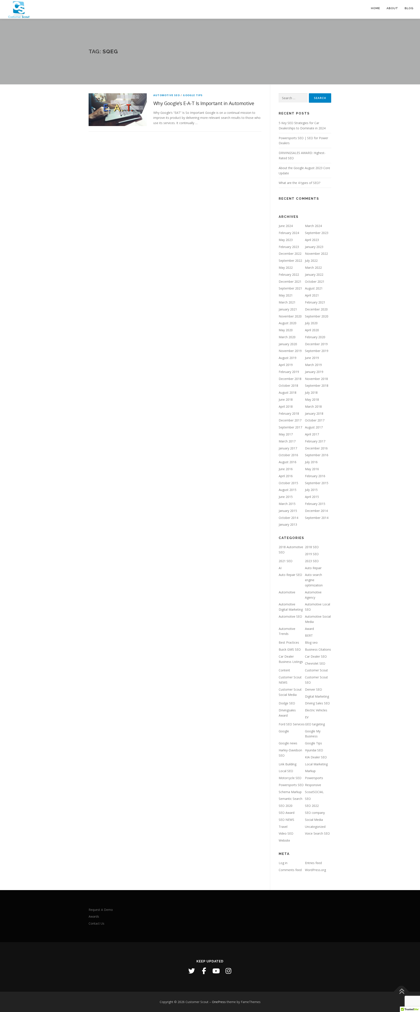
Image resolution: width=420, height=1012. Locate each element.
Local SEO (286, 771)
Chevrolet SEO (315, 663)
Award (309, 629)
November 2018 (316, 379)
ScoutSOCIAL (314, 792)
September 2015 (316, 483)
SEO (308, 799)
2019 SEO (312, 554)
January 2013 (288, 524)
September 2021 (290, 288)
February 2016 (315, 476)
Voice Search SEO (317, 833)
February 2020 (315, 337)
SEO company (315, 813)
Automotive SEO (166, 95)
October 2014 (288, 518)
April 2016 (286, 476)
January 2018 (314, 413)
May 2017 (286, 434)
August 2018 (287, 392)
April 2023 (312, 240)
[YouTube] (216, 971)
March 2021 (287, 302)
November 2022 (316, 253)
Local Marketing (316, 764)
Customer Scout (316, 670)
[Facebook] (204, 971)
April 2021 (312, 295)
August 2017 (314, 427)
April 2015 (312, 497)
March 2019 (313, 365)
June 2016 (286, 469)
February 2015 (315, 504)
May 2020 (286, 330)
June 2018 (286, 399)
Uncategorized (315, 827)
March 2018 (313, 406)
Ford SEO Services (291, 724)
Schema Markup (290, 792)
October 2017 (314, 420)
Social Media (314, 820)
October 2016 (288, 455)
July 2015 (311, 490)
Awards (94, 916)
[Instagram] (228, 971)
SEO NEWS (286, 820)
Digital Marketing (317, 696)
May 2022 (286, 267)
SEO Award (286, 813)
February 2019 (289, 372)
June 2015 (286, 497)
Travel (283, 827)
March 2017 (287, 441)
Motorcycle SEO (290, 778)
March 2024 (313, 226)
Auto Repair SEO (290, 575)
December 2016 (316, 448)
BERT (309, 635)
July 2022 (311, 260)
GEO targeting (315, 724)
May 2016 (312, 469)
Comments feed (290, 870)
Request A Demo (101, 910)
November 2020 (290, 316)
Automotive (287, 592)
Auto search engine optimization (314, 580)
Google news (288, 743)
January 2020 (288, 344)
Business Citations (318, 649)
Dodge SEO (287, 703)
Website (284, 840)
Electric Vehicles (316, 710)
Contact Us (96, 923)
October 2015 (288, 483)
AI (280, 568)
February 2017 (315, 441)
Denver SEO (313, 689)
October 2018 (288, 385)
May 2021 (286, 295)
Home (375, 8)
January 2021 (288, 309)
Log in (283, 863)
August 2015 (287, 490)
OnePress (219, 1002)
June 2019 (312, 358)
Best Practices (289, 642)
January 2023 (314, 247)
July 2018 (311, 392)
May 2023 (286, 240)
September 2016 (316, 455)
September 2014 (316, 518)
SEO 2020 (285, 806)
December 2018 (290, 379)
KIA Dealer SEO (316, 757)
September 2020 (316, 316)
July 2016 (311, 462)
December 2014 (316, 511)
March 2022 (313, 267)
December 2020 (316, 309)
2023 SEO (312, 561)
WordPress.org (315, 870)
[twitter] (191, 971)
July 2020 (311, 323)
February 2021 (315, 302)
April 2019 (286, 365)
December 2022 (290, 253)
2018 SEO (312, 547)
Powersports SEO (291, 785)
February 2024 (289, 233)
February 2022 (289, 274)
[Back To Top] (401, 991)
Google (284, 731)
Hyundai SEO (314, 750)
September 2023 (316, 233)
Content (284, 670)
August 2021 (314, 288)
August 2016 (287, 462)
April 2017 (312, 434)
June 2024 (286, 226)
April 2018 (286, 406)
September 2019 (316, 351)
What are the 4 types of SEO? (299, 183)
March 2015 (287, 504)
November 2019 (290, 351)
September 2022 (290, 260)
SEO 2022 (312, 806)
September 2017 (290, 427)
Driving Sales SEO (317, 703)
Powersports (314, 778)
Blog (409, 8)
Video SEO (286, 833)
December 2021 (290, 281)
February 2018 (289, 413)
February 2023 (289, 247)
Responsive (313, 785)
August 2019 (287, 358)
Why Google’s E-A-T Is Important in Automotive (203, 103)
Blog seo (311, 642)
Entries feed (313, 863)
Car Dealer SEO (316, 656)
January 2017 (288, 448)
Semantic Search (290, 799)
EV (306, 717)
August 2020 (287, 323)
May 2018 (312, 399)
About (392, 8)
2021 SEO (285, 561)
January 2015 (288, 511)
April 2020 (312, 330)
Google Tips (193, 95)
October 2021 (314, 281)
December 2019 (316, 344)
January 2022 (314, 274)
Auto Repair (313, 568)
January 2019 (314, 372)
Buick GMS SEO (290, 649)
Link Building (287, 764)
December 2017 (290, 420)
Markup (310, 771)
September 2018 (316, 385)
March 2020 (287, 337)
